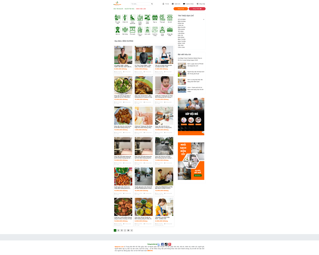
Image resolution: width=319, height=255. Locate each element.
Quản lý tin (177, 3)
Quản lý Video (190, 3)
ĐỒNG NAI (181, 23)
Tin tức (167, 3)
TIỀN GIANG (181, 29)
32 (128, 230)
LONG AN (180, 25)
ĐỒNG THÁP (181, 43)
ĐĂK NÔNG (181, 37)
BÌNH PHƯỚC (182, 27)
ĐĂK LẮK (180, 35)
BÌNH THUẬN (181, 39)
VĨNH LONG (181, 47)
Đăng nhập (202, 3)
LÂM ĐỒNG (181, 33)
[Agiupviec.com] (159, 244)
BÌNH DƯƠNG (182, 21)
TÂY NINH (181, 31)
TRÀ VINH (181, 45)
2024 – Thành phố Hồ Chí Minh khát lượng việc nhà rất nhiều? (195, 89)
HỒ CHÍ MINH (182, 19)
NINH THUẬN (182, 41)
